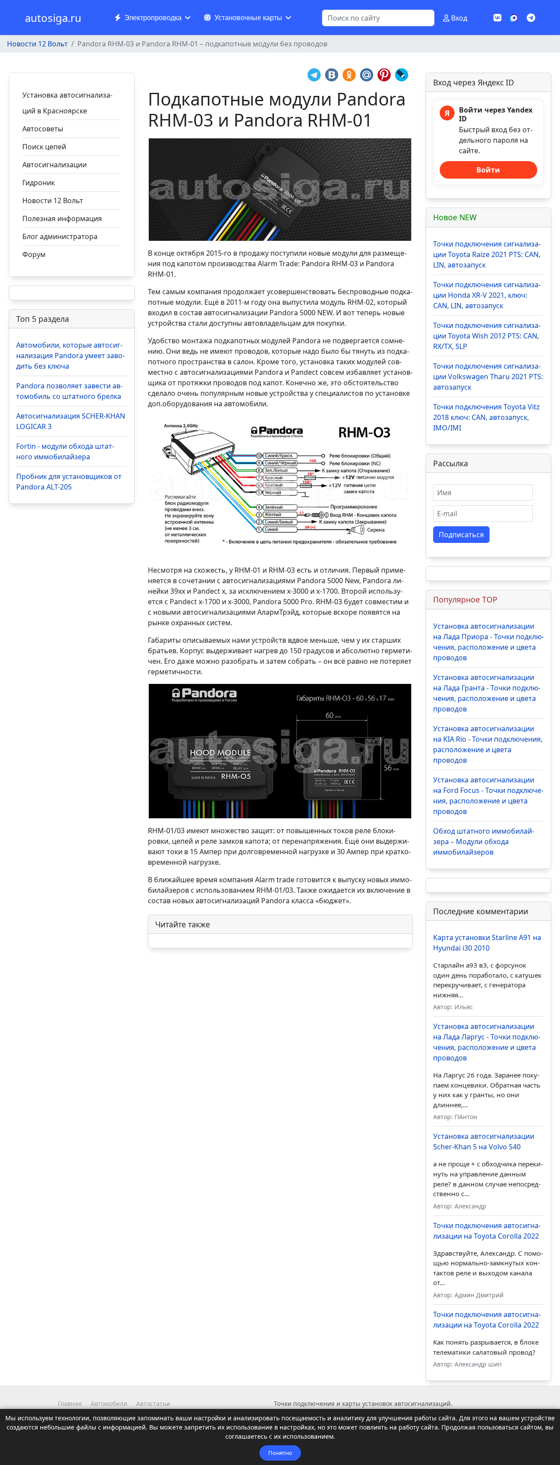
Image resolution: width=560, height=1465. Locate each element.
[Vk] (497, 18)
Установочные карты (248, 17)
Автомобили (109, 1403)
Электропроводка (153, 17)
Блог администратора (60, 236)
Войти (488, 170)
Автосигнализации (54, 164)
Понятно (280, 1453)
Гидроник (38, 182)
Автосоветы (42, 129)
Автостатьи (153, 1403)
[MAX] (514, 17)
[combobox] (378, 18)
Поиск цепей (44, 146)
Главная (70, 1403)
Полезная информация (62, 218)
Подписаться (461, 534)
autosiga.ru (53, 18)
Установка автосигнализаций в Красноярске (67, 103)
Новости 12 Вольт (52, 200)
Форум (34, 254)
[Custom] (531, 18)
